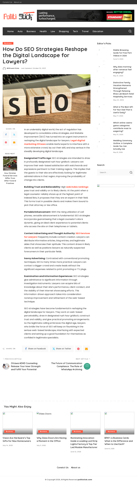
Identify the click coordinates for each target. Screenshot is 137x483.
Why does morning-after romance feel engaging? (122, 70)
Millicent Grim (13, 68)
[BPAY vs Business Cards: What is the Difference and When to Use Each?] (119, 423)
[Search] (130, 31)
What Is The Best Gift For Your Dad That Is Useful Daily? (123, 110)
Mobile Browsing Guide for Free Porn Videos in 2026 (122, 53)
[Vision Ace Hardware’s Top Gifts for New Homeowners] (18, 423)
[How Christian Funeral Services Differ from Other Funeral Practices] (10, 163)
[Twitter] (14, 135)
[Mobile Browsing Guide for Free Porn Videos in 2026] (104, 54)
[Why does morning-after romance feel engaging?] (104, 71)
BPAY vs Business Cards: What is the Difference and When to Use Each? (118, 441)
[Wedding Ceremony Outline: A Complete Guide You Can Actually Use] (104, 146)
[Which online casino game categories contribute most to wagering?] (104, 128)
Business (8, 43)
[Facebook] (6, 135)
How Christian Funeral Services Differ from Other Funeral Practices (10, 178)
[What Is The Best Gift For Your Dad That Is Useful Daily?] (104, 111)
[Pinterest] (6, 142)
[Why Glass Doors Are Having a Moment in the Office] (52, 423)
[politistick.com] (19, 16)
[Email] (14, 142)
